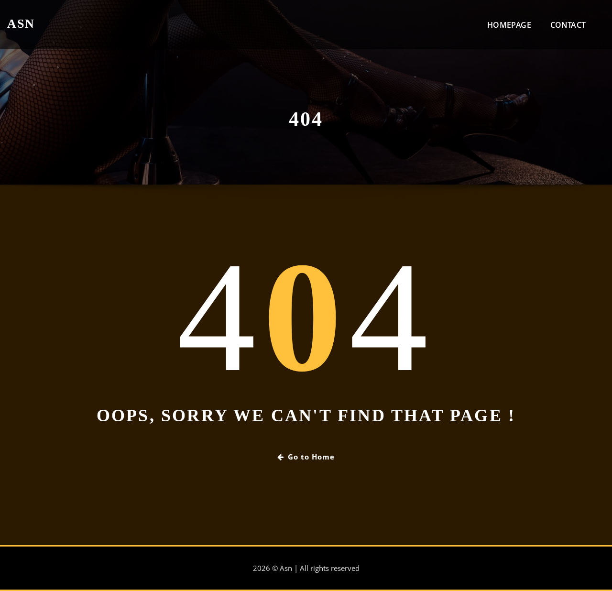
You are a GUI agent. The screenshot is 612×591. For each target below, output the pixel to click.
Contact (568, 25)
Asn (21, 24)
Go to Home (311, 456)
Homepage (509, 25)
